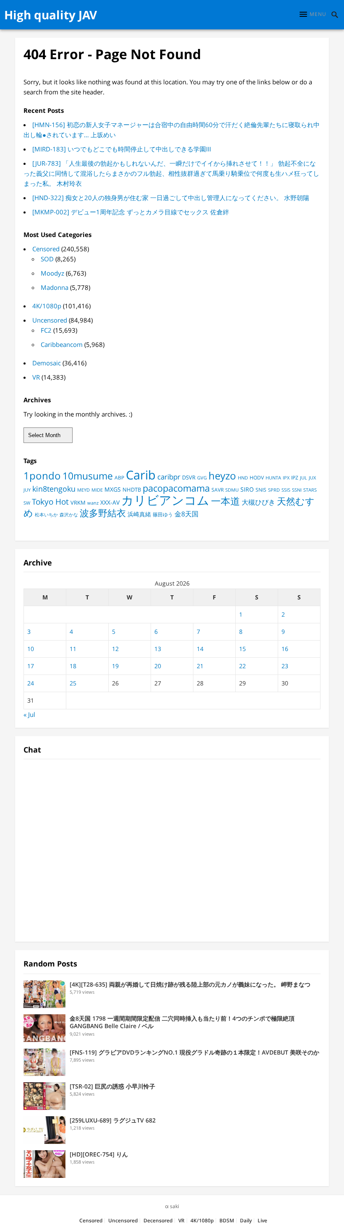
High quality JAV (50, 15)
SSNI (297, 490)
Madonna (54, 287)
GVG (202, 477)
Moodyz (52, 273)
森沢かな (69, 514)
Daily (246, 1220)
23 (284, 666)
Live (262, 1220)
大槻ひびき (258, 502)
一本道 (225, 501)
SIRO (247, 489)
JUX (312, 477)
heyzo (222, 475)
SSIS (285, 490)
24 (30, 683)
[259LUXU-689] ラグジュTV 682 (113, 1120)
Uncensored (49, 320)
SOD (47, 259)
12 (115, 649)
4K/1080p (46, 306)
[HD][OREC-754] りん (99, 1154)
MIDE (97, 490)
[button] (313, 14)
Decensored (157, 1220)
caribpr (168, 477)
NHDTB (131, 489)
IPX (286, 477)
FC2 (46, 330)
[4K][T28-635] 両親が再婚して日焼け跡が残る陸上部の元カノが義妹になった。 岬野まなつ (190, 984)
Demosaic (46, 363)
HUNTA (273, 478)
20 (157, 666)
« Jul (29, 714)
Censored (46, 249)
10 (30, 649)
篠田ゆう (163, 514)
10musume (88, 475)
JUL (303, 477)
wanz (93, 503)
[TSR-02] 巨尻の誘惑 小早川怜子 (112, 1086)
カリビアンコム (165, 500)
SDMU (232, 490)
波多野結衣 (103, 513)
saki (174, 1206)
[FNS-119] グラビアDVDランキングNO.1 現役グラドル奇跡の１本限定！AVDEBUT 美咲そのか (194, 1052)
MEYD (83, 490)
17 (30, 666)
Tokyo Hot (50, 501)
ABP (119, 477)
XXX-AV (110, 502)
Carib (141, 474)
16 (284, 649)
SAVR (217, 489)
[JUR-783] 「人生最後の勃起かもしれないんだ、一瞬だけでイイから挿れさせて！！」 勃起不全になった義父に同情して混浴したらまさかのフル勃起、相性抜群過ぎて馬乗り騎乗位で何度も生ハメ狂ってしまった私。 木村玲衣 (171, 173)
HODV (257, 477)
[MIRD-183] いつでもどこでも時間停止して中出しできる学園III (121, 149)
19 (115, 666)
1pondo (42, 475)
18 (73, 666)
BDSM (226, 1220)
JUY (27, 490)
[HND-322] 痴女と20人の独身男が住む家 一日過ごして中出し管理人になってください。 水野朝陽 (170, 197)
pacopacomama (176, 488)
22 (242, 666)
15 (242, 649)
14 (200, 649)
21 (200, 666)
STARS (310, 490)
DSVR (188, 477)
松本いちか (46, 515)
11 (73, 649)
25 (73, 683)
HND (243, 477)
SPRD (274, 490)
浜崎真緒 (139, 514)
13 (157, 649)
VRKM (78, 502)
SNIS (260, 490)
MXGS (112, 489)
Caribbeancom (62, 344)
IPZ (294, 477)
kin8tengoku (54, 489)
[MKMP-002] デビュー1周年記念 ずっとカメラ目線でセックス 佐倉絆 (130, 212)
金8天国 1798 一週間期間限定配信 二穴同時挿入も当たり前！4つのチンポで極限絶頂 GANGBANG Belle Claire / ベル (182, 1022)
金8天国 (186, 513)
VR (36, 377)
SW (26, 503)
